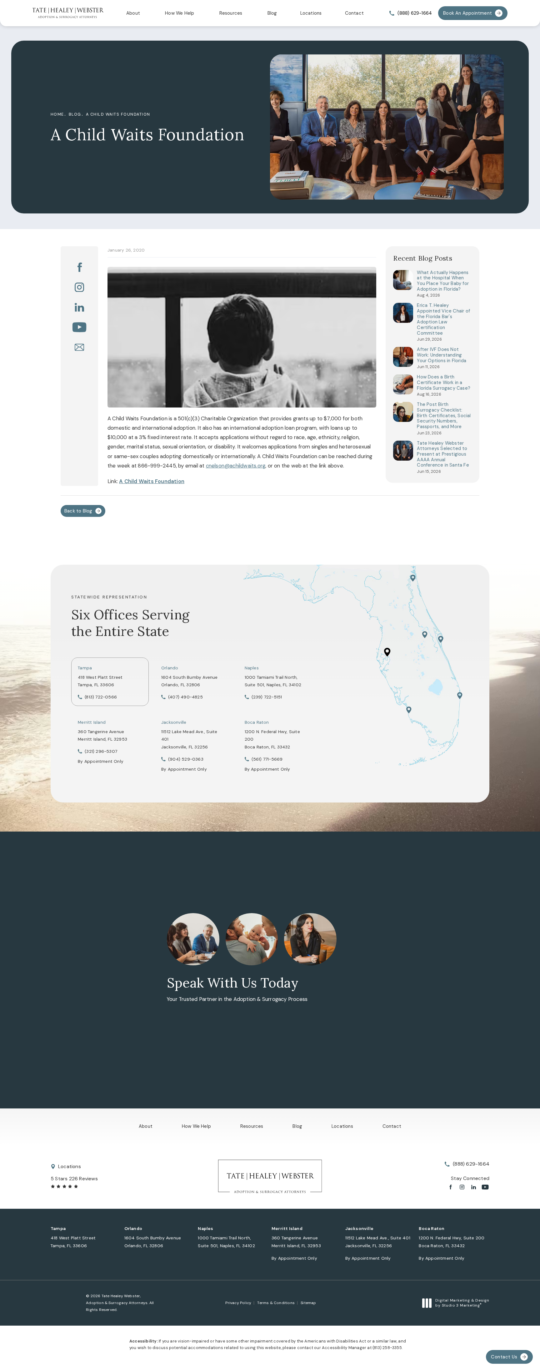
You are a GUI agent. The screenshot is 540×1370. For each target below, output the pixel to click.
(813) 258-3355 (387, 1347)
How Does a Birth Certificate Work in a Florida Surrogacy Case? (443, 382)
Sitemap (308, 1302)
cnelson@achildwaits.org (236, 465)
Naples (252, 668)
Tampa (85, 668)
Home (57, 114)
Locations (311, 13)
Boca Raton (257, 722)
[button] (79, 267)
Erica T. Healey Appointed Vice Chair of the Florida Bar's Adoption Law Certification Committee (443, 319)
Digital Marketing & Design (462, 1303)
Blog (272, 13)
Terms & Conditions (276, 1302)
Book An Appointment (467, 13)
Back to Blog (78, 511)
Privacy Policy (238, 1302)
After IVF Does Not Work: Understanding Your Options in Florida (441, 355)
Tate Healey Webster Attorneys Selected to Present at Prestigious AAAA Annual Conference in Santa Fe (443, 454)
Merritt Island (92, 722)
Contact (354, 13)
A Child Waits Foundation (118, 114)
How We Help (179, 13)
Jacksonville (173, 722)
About (133, 13)
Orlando (169, 668)
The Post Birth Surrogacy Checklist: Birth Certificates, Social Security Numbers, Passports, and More (444, 415)
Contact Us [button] (504, 1357)
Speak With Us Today (232, 983)
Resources (230, 13)
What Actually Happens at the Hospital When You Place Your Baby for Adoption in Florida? (443, 281)
